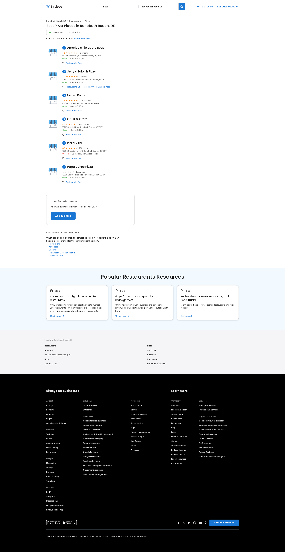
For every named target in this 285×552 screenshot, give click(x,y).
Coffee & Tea (51, 363)
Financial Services (139, 414)
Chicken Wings (98, 87)
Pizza (80, 63)
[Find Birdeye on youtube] (200, 523)
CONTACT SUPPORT (224, 522)
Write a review (205, 6)
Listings (49, 405)
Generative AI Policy (119, 536)
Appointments (53, 443)
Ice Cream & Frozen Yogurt (62, 252)
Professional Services (208, 410)
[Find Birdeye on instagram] (194, 523)
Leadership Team (179, 410)
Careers (175, 441)
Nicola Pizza (76, 95)
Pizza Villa (74, 143)
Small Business (90, 405)
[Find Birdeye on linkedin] (189, 523)
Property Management (141, 432)
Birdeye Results (178, 454)
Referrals (50, 414)
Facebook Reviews (91, 461)
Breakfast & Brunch (156, 363)
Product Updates (179, 436)
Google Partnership (55, 505)
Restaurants (75, 21)
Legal (133, 427)
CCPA (105, 536)
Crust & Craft (77, 119)
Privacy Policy (72, 536)
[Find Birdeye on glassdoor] (205, 523)
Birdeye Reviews (178, 450)
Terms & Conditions (55, 536)
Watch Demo (177, 414)
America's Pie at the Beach (86, 48)
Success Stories (178, 445)
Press (173, 432)
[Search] (182, 6)
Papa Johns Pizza (80, 167)
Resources (176, 423)
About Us (175, 405)
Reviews (50, 410)
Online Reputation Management (98, 434)
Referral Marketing (91, 443)
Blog (173, 427)
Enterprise (87, 410)
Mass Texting (52, 447)
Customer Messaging (93, 438)
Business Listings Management (97, 465)
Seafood (151, 350)
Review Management (93, 425)
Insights (50, 472)
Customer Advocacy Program (212, 456)
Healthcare (136, 418)
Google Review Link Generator (212, 429)
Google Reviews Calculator (211, 421)
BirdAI (48, 492)
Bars (47, 359)
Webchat (50, 434)
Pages (49, 418)
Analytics (50, 496)
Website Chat (89, 447)
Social (49, 438)
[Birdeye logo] (54, 7)
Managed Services (207, 405)
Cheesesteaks (84, 87)
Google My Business (92, 456)
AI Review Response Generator (213, 425)
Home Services (137, 423)
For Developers (206, 443)
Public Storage (137, 436)
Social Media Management (95, 474)
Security (84, 536)
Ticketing (50, 481)
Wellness (135, 450)
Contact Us (176, 463)
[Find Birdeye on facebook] (179, 523)
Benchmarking (53, 476)
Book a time (176, 418)
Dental (134, 410)
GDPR (92, 536)
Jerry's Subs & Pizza (81, 71)
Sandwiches (153, 359)
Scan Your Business (208, 434)
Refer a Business (206, 452)
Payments (51, 452)
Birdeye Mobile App (55, 510)
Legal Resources (178, 459)
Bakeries (53, 249)
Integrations (52, 501)
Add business (63, 215)
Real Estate (136, 441)
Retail (133, 445)
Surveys (49, 467)
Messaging (51, 463)
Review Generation (91, 429)
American (53, 246)
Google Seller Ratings (56, 423)
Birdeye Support (206, 447)
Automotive (136, 405)
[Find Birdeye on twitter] (184, 523)
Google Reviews (90, 452)
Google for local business (94, 421)
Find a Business (206, 438)
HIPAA (98, 536)
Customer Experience (93, 470)
